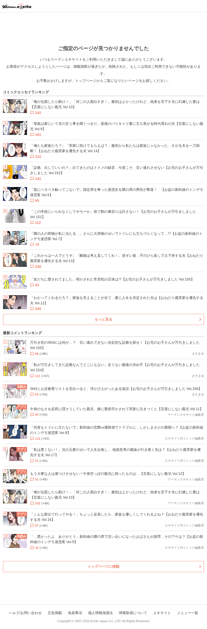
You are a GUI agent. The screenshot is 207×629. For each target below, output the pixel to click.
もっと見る (103, 319)
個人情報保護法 (100, 613)
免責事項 (75, 613)
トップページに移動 (103, 566)
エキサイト (162, 613)
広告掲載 (55, 613)
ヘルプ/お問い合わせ (25, 613)
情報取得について (133, 613)
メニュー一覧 (187, 613)
